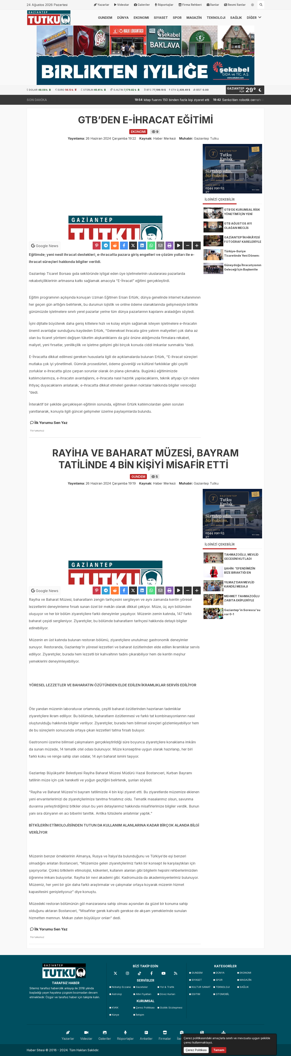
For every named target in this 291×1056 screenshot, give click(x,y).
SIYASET (161, 18)
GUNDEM (105, 18)
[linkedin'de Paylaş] (142, 245)
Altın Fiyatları (143, 994)
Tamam (218, 1050)
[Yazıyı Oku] (179, 245)
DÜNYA (123, 18)
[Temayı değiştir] (253, 4)
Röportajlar (165, 4)
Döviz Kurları (167, 994)
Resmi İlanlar (237, 4)
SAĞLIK (236, 18)
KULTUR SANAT (201, 987)
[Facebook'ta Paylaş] (124, 245)
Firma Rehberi (192, 4)
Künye (115, 1014)
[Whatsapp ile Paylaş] (151, 245)
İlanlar (214, 4)
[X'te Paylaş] (133, 245)
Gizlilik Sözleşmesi (171, 1007)
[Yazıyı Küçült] (188, 245)
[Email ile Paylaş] (160, 245)
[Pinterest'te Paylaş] (97, 245)
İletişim (140, 1014)
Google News (46, 246)
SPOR (177, 18)
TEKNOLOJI (216, 18)
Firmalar (165, 1039)
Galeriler (144, 4)
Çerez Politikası (145, 1007)
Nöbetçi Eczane (121, 987)
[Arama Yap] (261, 5)
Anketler (146, 1039)
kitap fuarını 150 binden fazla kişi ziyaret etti (153, 100)
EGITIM (196, 994)
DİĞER (252, 18)
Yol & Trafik (167, 987)
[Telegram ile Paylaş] (106, 245)
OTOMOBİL (222, 994)
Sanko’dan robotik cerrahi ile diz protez (228, 100)
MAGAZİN (194, 18)
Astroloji (117, 994)
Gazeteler (142, 987)
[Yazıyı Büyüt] (197, 245)
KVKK (115, 1007)
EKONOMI (141, 18)
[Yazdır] (169, 245)
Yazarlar (103, 4)
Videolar (123, 4)
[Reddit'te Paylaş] (115, 245)
